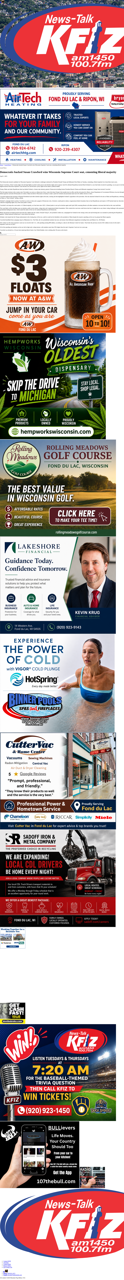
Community (6, 82)
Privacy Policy (7, 1265)
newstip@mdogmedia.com (12, 1275)
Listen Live (6, 86)
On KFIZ (5, 83)
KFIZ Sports (6, 79)
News (4, 77)
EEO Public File (7, 1267)
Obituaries (6, 80)
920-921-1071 (9, 1273)
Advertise (6, 1262)
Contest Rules (7, 1264)
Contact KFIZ (7, 1261)
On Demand (6, 85)
